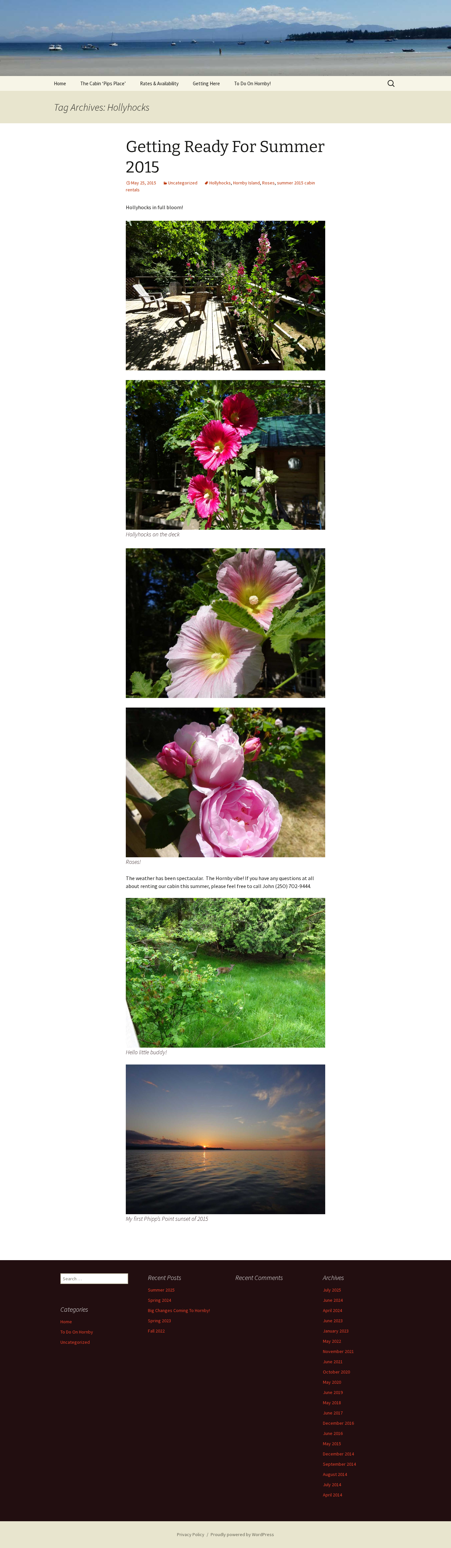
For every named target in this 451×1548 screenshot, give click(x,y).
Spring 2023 (159, 1321)
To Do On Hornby (76, 1332)
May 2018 (332, 1403)
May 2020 (332, 1382)
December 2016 (338, 1423)
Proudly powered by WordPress (242, 1534)
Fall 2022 (156, 1331)
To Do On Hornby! (252, 83)
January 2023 (336, 1331)
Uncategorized (182, 183)
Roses (268, 183)
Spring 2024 (159, 1300)
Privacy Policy (190, 1534)
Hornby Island (246, 183)
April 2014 (332, 1495)
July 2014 (332, 1485)
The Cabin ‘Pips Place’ (103, 83)
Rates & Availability (159, 83)
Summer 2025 (161, 1290)
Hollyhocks (220, 183)
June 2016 (333, 1433)
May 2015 (332, 1444)
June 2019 (333, 1392)
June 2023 (333, 1321)
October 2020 (336, 1372)
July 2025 (332, 1290)
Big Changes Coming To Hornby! (179, 1310)
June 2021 (333, 1362)
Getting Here (206, 83)
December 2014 (338, 1454)
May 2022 (332, 1341)
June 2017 (333, 1413)
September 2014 (339, 1464)
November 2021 (338, 1351)
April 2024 (332, 1310)
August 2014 (335, 1474)
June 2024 (333, 1300)
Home (60, 83)
